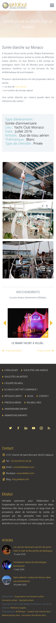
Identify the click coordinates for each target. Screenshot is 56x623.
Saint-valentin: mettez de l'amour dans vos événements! (32, 579)
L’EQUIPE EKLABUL (14, 382)
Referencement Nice (11, 615)
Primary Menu (52, 5)
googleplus (33, 428)
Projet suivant (44, 350)
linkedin (26, 428)
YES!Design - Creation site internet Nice (32, 611)
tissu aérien (20, 86)
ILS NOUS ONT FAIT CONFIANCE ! (21, 389)
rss (49, 428)
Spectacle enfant (26, 600)
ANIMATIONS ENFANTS (16, 415)
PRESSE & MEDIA (13, 402)
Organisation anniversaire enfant (29, 596)
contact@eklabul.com (23, 467)
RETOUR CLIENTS (13, 395)
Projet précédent (13, 350)
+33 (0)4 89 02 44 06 (20, 460)
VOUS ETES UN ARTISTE (16, 376)
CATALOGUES (11, 370)
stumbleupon (41, 428)
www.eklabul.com (25, 473)
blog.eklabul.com (20, 479)
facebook (18, 428)
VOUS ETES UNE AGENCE (36, 370)
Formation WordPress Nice (34, 615)
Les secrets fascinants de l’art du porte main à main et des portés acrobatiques (32, 548)
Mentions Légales (18, 607)
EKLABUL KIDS (34, 402)
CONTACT (44, 395)
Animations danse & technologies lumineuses (29, 564)
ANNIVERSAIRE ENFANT (16, 408)
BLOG (30, 395)
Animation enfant (9, 600)
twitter (10, 428)
